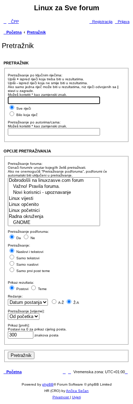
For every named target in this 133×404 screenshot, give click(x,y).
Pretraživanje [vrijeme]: (26, 311)
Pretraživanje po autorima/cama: (34, 122)
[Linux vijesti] (54, 199)
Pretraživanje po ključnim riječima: (35, 75)
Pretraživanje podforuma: (28, 231)
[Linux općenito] (54, 205)
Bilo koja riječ (26, 115)
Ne (32, 238)
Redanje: (15, 296)
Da (18, 238)
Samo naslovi (26, 264)
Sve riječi (23, 108)
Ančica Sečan (77, 391)
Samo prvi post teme (32, 271)
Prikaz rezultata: (21, 282)
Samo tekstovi (27, 258)
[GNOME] (54, 223)
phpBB (48, 384)
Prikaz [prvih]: (19, 325)
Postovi (21, 289)
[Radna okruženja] (54, 217)
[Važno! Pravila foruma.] (54, 187)
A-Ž (60, 303)
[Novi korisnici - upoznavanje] (54, 193)
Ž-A (75, 303)
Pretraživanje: (19, 245)
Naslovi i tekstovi (29, 252)
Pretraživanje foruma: (25, 164)
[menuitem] (13, 21)
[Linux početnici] (54, 211)
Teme (42, 289)
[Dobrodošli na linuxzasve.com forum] (54, 181)
